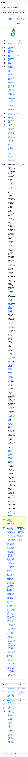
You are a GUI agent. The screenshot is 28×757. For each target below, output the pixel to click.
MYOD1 (8, 602)
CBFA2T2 (9, 547)
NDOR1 (8, 604)
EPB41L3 (12, 565)
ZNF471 (18, 542)
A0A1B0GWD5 (10, 694)
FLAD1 (12, 571)
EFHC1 (12, 562)
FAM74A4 (9, 571)
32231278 (10, 426)
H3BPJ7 (8, 696)
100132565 (19, 681)
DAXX (8, 558)
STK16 (13, 651)
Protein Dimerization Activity (11, 103)
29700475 (10, 308)
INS (13, 582)
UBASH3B (9, 668)
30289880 (10, 487)
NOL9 (8, 613)
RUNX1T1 (13, 637)
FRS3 (11, 573)
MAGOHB (13, 592)
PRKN (8, 629)
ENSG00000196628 (11, 688)
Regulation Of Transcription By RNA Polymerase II (11, 115)
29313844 (10, 349)
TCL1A (10, 656)
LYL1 (11, 590)
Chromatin (10, 40)
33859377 (10, 307)
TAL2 (8, 654)
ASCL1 (8, 535)
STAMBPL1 (9, 651)
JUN (8, 583)
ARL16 (13, 532)
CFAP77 (8, 551)
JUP (10, 583)
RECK (8, 635)
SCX (11, 639)
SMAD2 (8, 524)
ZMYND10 (9, 674)
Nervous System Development (11, 119)
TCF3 (8, 656)
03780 (8, 685)
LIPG (13, 520)
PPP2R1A (19, 538)
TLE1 (14, 656)
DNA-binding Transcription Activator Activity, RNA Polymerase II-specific (11, 80)
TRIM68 (8, 662)
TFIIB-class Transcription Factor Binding (11, 74)
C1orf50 (8, 543)
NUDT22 (12, 616)
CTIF (11, 519)
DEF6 (14, 558)
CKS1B (8, 554)
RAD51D (12, 633)
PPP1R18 (12, 627)
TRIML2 (12, 662)
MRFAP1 (19, 535)
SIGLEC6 (9, 643)
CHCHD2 (9, 552)
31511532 (10, 512)
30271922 (10, 476)
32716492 (10, 292)
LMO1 (11, 589)
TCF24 (11, 655)
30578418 (10, 423)
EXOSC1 (9, 567)
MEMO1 (12, 594)
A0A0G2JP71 (20, 692)
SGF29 (8, 641)
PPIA (12, 625)
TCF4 (11, 19)
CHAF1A (13, 551)
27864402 (11, 470)
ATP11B (12, 538)
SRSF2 (11, 650)
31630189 (13, 511)
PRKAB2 (13, 628)
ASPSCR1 (9, 536)
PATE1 (11, 621)
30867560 (10, 338)
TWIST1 (11, 666)
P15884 (8, 698)
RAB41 (12, 632)
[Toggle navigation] (25, 2)
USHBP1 (21, 540)
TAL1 (14, 652)
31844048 (11, 362)
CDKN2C (13, 550)
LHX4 (8, 589)
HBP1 (8, 581)
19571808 (10, 451)
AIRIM (11, 528)
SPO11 (8, 650)
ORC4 (11, 619)
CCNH (12, 547)
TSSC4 (13, 663)
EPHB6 (8, 566)
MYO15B (9, 601)
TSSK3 (8, 664)
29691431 (10, 348)
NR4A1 (13, 615)
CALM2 (8, 546)
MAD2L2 (9, 592)
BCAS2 (12, 540)
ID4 (11, 582)
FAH (12, 567)
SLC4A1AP (9, 646)
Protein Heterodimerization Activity (11, 99)
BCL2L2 (13, 542)
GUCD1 (8, 579)
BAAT (24, 528)
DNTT (8, 561)
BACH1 (13, 539)
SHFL (11, 641)
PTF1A (12, 631)
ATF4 (21, 528)
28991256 (10, 450)
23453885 (10, 237)
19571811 (10, 449)
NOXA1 (11, 613)
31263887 (10, 392)
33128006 (10, 515)
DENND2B (9, 520)
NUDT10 (8, 616)
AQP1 (12, 530)
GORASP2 (9, 578)
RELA (11, 635)
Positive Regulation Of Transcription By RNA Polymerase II (11, 137)
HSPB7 (11, 581)
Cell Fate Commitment (11, 741)
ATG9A (13, 536)
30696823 (10, 264)
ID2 (7, 582)
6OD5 (8, 702)
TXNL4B (12, 667)
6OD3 (11, 700)
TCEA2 (8, 655)
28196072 (10, 384)
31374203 (10, 273)
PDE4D (22, 535)
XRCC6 (12, 671)
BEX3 (18, 530)
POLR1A (13, 624)
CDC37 (8, 548)
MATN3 (8, 594)
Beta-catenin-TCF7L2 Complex (11, 49)
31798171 (10, 366)
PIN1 (11, 623)
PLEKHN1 (9, 624)
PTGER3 (9, 632)
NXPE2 (8, 617)
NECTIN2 (12, 604)
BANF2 (8, 540)
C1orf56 (12, 543)
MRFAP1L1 (9, 597)
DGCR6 (8, 559)
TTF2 (8, 666)
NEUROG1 (9, 609)
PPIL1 (8, 627)
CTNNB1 (12, 557)
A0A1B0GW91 (10, 692)
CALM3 (12, 546)
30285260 (10, 461)
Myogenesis (10, 147)
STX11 (8, 652)
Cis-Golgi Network (20, 42)
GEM (13, 573)
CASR (8, 519)
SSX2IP (18, 539)
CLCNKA (12, 554)
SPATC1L (9, 648)
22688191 (10, 454)
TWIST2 (8, 667)
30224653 (10, 317)
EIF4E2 (8, 563)
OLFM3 (8, 619)
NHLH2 (12, 610)
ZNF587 (12, 677)
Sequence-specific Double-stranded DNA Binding (11, 108)
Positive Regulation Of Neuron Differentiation (11, 126)
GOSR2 (18, 532)
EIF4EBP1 (12, 563)
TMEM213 (9, 659)
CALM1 (12, 544)
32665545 (10, 253)
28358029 (10, 333)
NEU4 (14, 605)
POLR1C (9, 625)
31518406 (10, 375)
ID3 (9, 582)
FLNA (8, 573)
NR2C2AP (9, 615)
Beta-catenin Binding (11, 92)
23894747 (10, 455)
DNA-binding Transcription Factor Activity (11, 88)
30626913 (10, 259)
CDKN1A (9, 550)
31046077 (10, 248)
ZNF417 (8, 677)
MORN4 (12, 596)
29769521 (10, 354)
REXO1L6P (9, 636)
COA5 (8, 555)
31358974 (10, 184)
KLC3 (8, 585)
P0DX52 (18, 694)
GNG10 (12, 574)
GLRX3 (8, 574)
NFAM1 (13, 609)
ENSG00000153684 (21, 688)
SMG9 (8, 647)
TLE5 (10, 658)
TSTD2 (11, 664)
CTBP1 (8, 557)
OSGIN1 (9, 620)
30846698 (10, 480)
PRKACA (12, 522)
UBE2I (13, 668)
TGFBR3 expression (10, 150)
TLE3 (8, 658)
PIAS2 (8, 522)
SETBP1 (13, 523)
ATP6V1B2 (9, 539)
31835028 (10, 214)
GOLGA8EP (9, 575)
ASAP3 (12, 534)
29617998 (10, 368)
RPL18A (8, 523)
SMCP (13, 646)
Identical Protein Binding (11, 95)
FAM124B (9, 570)
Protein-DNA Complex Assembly (11, 143)
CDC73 (11, 548)
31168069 (11, 395)
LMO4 (13, 589)
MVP (12, 600)
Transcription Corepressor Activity (11, 738)
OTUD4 (12, 620)
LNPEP (8, 590)
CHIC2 (12, 552)
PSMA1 (11, 629)
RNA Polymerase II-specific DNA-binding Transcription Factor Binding (11, 713)
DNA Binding (11, 85)
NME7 (8, 612)
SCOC (8, 639)
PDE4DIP (19, 536)
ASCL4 (11, 535)
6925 (8, 681)
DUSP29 (9, 562)
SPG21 (12, 648)
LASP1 (12, 586)
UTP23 (8, 670)
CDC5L (18, 531)
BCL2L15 (9, 542)
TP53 (13, 659)
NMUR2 (11, 612)
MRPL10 (9, 598)
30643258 (12, 172)
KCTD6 (18, 534)
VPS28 (11, 670)
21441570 (10, 312)
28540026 (10, 221)
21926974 (10, 453)
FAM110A (9, 569)
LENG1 (8, 588)
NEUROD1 (9, 606)
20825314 (10, 334)
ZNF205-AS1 (9, 675)
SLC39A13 (9, 644)
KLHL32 (11, 585)
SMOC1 (11, 647)
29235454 (10, 369)
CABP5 (8, 544)
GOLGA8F (21, 19)
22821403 (10, 468)
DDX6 (11, 558)
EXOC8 (12, 566)
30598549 (10, 358)
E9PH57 (12, 695)
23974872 (10, 457)
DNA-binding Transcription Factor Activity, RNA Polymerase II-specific (11, 68)
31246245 (10, 299)
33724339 (11, 492)
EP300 (8, 565)
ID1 (14, 581)
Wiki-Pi (3, 2)
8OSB (11, 702)
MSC (12, 598)
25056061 (10, 458)
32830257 (10, 304)
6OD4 (14, 700)
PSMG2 (8, 631)
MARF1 (13, 593)
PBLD (8, 623)
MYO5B (12, 601)
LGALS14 (12, 588)
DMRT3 (12, 559)
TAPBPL (11, 654)
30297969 (11, 503)
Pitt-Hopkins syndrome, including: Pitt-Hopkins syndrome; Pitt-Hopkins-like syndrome (11, 157)
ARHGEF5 (9, 532)
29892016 (11, 416)
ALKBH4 (9, 530)
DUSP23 (11, 561)
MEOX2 (22, 534)
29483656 (10, 460)
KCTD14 (13, 583)
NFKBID (8, 610)
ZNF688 (8, 678)
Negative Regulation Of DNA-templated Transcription (11, 733)
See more (9, 743)
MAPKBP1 (9, 593)
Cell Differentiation (11, 122)
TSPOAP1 (9, 663)
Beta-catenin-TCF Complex (11, 52)
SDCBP (8, 640)
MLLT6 (8, 596)
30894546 (10, 279)
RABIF (8, 633)
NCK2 (12, 602)
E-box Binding (11, 105)
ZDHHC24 (9, 673)
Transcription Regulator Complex (11, 45)
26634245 (11, 414)
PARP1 (8, 621)
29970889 (10, 167)
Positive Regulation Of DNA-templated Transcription (11, 131)
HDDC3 (22, 532)
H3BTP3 (12, 696)
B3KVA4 (9, 695)
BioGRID (11, 14)
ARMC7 (8, 534)
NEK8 (11, 605)
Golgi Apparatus (21, 40)
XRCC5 (8, 671)
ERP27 (21, 531)
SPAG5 (23, 538)
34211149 (11, 175)
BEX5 (21, 530)
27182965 (10, 261)
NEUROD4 (9, 608)
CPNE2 (11, 555)
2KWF (8, 700)
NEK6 (8, 605)
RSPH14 (9, 637)
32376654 (10, 169)
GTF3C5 (13, 578)
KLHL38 (8, 586)
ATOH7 (8, 538)
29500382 (10, 321)
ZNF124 (13, 674)
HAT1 (11, 579)
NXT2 (11, 617)
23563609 (10, 408)
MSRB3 (8, 600)
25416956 (21, 12)
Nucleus (10, 42)
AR (14, 530)
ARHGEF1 (9, 531)
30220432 (10, 507)
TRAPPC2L (9, 660)
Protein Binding (11, 90)
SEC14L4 (13, 640)
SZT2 (11, 652)
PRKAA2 (9, 628)
